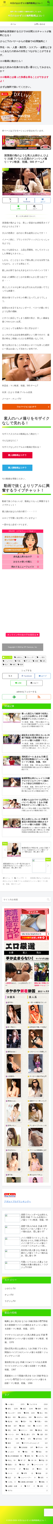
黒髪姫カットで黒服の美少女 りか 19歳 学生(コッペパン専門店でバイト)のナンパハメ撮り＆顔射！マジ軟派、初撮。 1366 (26, 1379)
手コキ (28, 661)
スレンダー (31, 657)
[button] (35, 207)
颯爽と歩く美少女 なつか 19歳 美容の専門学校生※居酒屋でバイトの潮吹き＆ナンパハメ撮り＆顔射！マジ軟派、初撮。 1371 (26, 1325)
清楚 (36, 661)
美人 (6, 665)
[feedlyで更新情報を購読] (14, 696)
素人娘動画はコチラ (17, 455)
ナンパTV (8, 657)
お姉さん (19, 657)
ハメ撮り (42, 657)
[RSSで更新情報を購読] (39, 696)
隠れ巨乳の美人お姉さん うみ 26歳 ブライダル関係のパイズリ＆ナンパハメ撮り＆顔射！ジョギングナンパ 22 (26, 1352)
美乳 (44, 661)
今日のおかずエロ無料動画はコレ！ (26, 3)
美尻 (14, 665)
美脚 (21, 665)
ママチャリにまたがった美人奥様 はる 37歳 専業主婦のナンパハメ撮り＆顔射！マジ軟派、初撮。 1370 (26, 1338)
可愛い (19, 661)
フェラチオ (9, 661)
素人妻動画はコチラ (17, 468)
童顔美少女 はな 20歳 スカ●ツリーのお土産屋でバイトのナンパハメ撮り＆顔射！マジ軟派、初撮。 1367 (26, 1366)
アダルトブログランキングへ (17, 1201)
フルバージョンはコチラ (26, 407)
